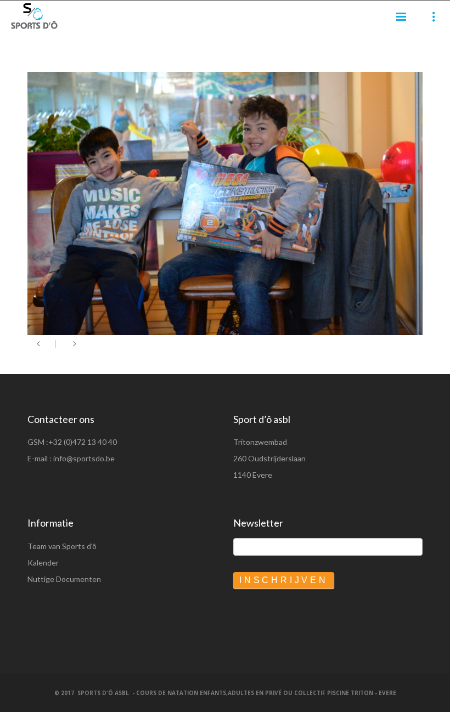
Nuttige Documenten (64, 579)
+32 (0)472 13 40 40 (82, 442)
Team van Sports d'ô (62, 546)
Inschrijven (283, 580)
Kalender (43, 562)
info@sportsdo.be (84, 458)
